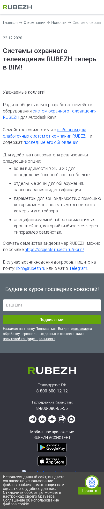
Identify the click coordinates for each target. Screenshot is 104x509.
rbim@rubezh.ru (30, 268)
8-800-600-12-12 (52, 390)
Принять (89, 490)
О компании (34, 22)
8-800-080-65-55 (52, 408)
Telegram (78, 268)
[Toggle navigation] (98, 7)
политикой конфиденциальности (29, 339)
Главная (10, 22)
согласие (80, 329)
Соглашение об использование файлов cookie (31, 502)
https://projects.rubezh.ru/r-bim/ (54, 249)
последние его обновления (50, 142)
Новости (59, 22)
